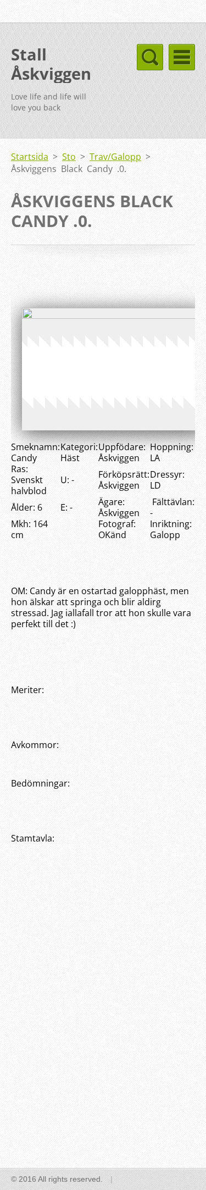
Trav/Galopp (115, 157)
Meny (182, 57)
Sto (69, 157)
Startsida (29, 157)
